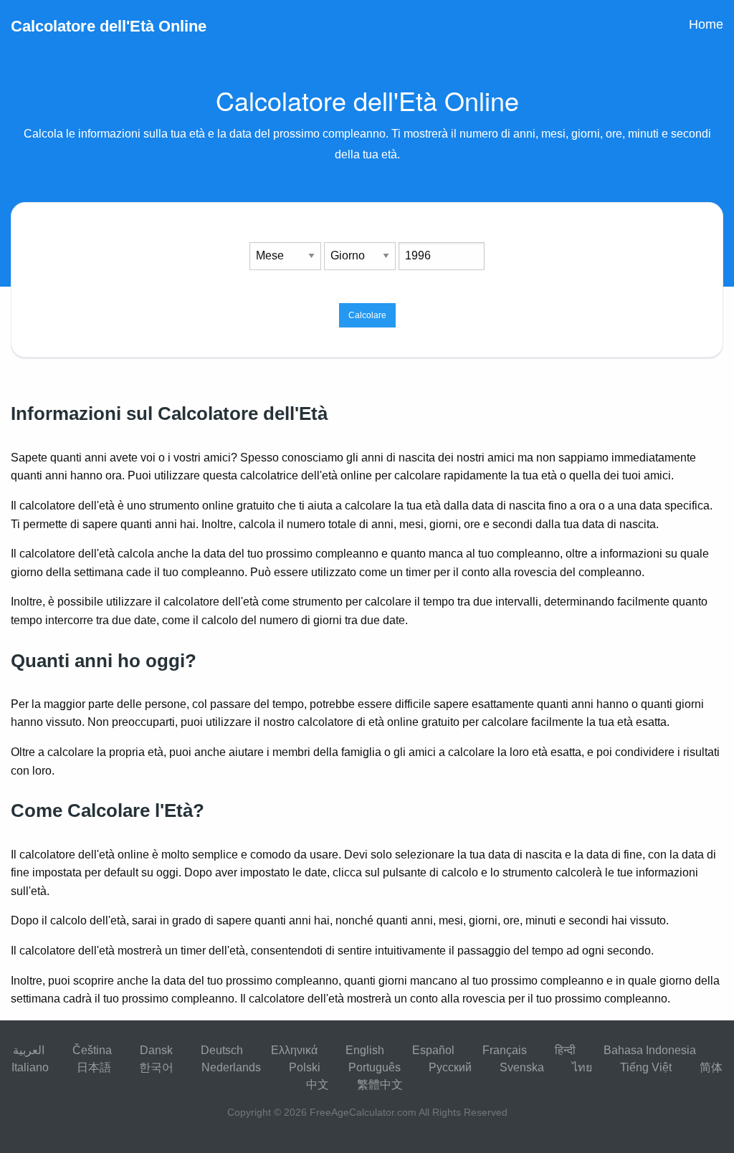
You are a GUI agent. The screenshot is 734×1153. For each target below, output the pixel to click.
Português (374, 1067)
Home (706, 24)
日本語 (94, 1067)
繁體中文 (380, 1084)
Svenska (522, 1067)
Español (433, 1050)
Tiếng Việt (646, 1067)
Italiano (30, 1067)
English (364, 1050)
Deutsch (222, 1050)
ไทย (582, 1067)
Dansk (156, 1050)
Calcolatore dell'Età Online (108, 26)
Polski (304, 1067)
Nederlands (231, 1067)
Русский (450, 1067)
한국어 (156, 1067)
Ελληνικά (294, 1050)
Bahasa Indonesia (650, 1050)
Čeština (92, 1050)
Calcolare (367, 315)
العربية (28, 1050)
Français (504, 1050)
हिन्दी (565, 1050)
